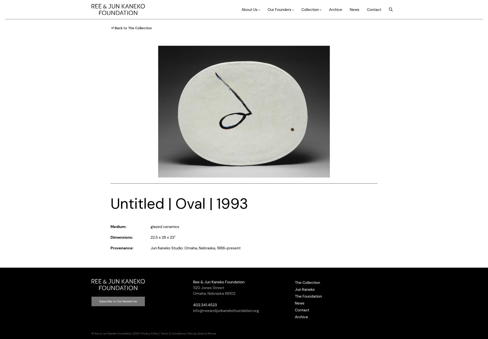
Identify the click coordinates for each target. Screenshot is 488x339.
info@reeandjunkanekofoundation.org (226, 310)
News (354, 9)
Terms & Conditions (173, 333)
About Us (250, 9)
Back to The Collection (133, 28)
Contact (374, 9)
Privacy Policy (150, 333)
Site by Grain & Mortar (202, 333)
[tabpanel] (244, 112)
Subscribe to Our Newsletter (118, 301)
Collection (310, 9)
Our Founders (279, 9)
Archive (335, 9)
